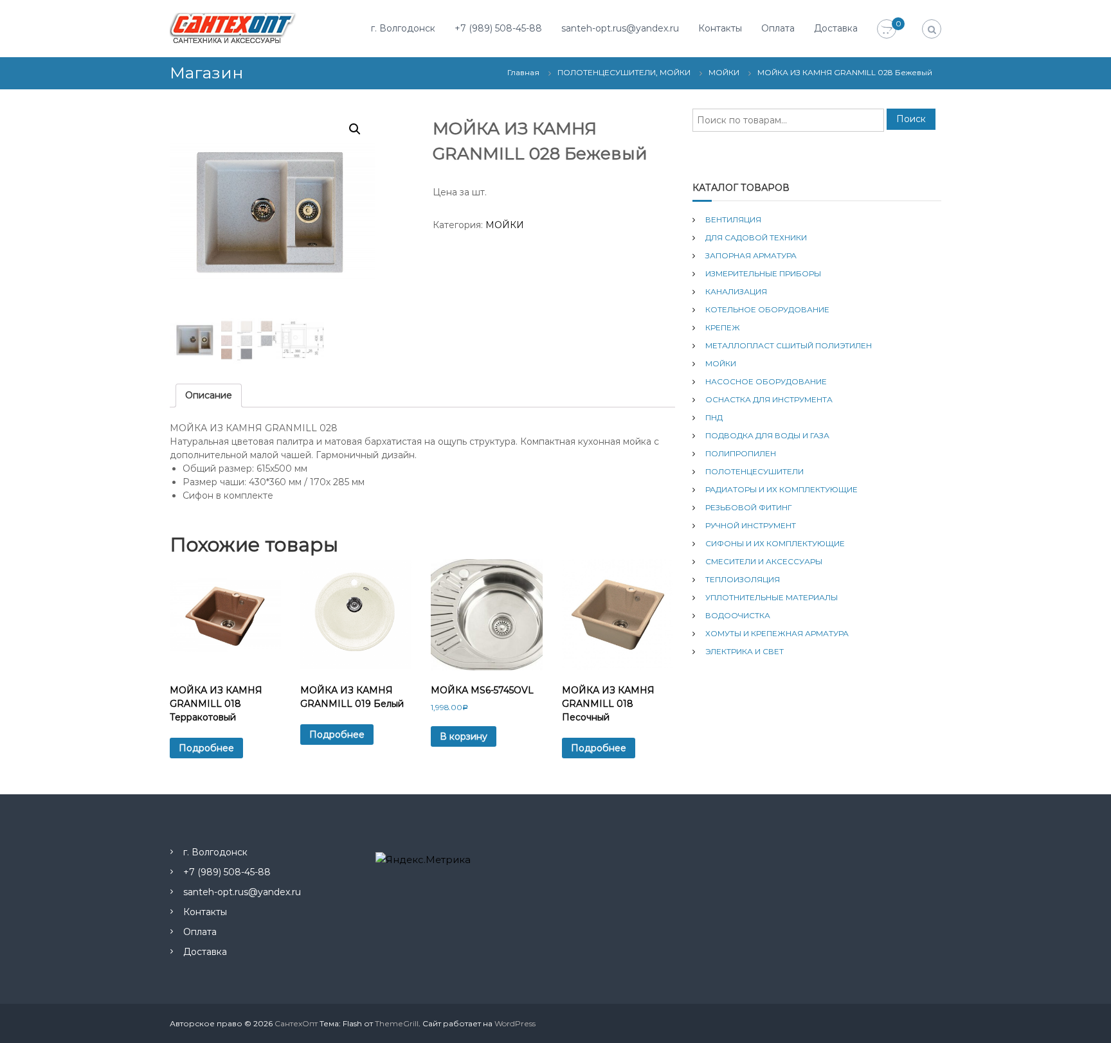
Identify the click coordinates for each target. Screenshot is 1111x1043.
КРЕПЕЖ (722, 327)
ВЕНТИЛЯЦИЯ (733, 219)
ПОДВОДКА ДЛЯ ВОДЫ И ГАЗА (767, 435)
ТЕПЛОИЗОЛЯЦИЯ (742, 579)
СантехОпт (296, 1023)
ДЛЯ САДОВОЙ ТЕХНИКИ (756, 237)
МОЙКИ (724, 72)
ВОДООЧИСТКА (737, 615)
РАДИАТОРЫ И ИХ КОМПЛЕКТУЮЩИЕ (781, 489)
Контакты (720, 28)
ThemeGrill (397, 1023)
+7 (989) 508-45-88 (498, 28)
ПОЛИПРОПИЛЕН (740, 453)
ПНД (714, 417)
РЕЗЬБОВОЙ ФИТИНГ (748, 507)
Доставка (836, 28)
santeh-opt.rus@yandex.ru (620, 28)
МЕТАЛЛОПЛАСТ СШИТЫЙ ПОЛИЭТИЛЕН (788, 345)
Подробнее (206, 748)
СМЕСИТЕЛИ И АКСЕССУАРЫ (763, 561)
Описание (208, 395)
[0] (886, 29)
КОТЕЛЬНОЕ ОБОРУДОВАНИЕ (767, 309)
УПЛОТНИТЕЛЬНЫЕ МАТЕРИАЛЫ (771, 597)
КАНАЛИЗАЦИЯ (736, 291)
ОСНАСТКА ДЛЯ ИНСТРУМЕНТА (769, 399)
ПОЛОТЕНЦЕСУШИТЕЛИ (754, 471)
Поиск (911, 119)
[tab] (209, 395)
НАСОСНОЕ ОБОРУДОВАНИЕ (766, 381)
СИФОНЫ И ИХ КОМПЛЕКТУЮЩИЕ (775, 543)
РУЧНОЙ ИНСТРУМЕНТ (750, 525)
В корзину (463, 736)
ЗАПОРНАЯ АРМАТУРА (751, 255)
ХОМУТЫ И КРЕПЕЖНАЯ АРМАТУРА (777, 633)
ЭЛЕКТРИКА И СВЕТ (744, 651)
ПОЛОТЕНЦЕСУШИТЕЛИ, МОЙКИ (624, 72)
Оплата (778, 28)
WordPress (515, 1023)
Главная (523, 72)
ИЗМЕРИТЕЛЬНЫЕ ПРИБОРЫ (763, 273)
